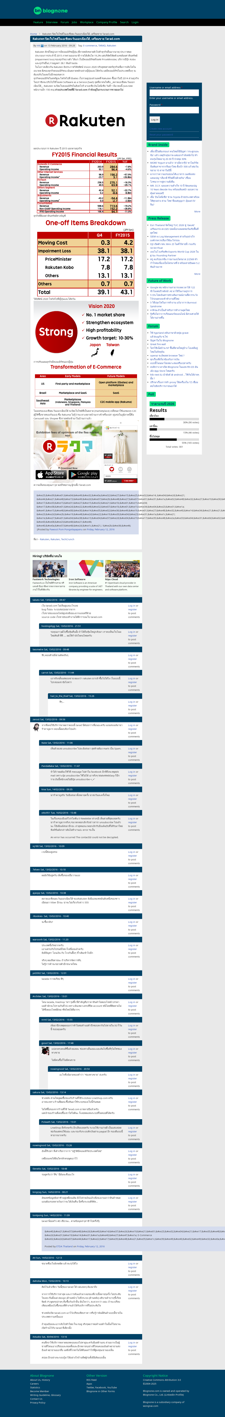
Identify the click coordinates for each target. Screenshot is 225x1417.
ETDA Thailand (64, 1246)
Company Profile (106, 22)
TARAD (102, 45)
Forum (65, 22)
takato (36, 599)
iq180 (36, 846)
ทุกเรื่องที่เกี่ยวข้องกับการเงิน (164, 359)
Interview (52, 22)
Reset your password (161, 134)
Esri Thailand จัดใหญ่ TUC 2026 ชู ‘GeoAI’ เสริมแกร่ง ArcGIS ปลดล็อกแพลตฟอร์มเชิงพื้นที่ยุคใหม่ (174, 229)
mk (38, 45)
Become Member (39, 1391)
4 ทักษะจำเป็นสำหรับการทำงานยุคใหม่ (170, 310)
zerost (36, 719)
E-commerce (90, 45)
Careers (34, 1383)
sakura (36, 1092)
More (197, 211)
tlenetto (37, 1168)
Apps (89, 1383)
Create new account (161, 128)
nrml (44, 1019)
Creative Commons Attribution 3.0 (162, 1379)
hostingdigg (48, 626)
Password (155, 104)
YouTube (112, 1387)
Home (33, 33)
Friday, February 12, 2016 (100, 529)
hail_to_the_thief (59, 696)
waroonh (38, 939)
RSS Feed (91, 1379)
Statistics (35, 1387)
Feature (38, 22)
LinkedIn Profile (174, 1394)
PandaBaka (48, 766)
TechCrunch (67, 539)
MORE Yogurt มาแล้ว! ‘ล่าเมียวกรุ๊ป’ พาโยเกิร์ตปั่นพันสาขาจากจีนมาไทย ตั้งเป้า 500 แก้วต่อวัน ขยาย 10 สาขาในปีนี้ (174, 166)
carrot (45, 672)
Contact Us (36, 1398)
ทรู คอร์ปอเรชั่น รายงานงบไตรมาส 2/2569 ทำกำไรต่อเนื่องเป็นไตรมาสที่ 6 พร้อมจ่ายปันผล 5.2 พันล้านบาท (174, 263)
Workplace (86, 22)
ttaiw (44, 742)
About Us (35, 1379)
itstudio (37, 1336)
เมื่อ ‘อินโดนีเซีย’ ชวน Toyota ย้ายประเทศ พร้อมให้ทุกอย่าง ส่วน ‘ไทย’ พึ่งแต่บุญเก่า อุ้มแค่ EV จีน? (174, 200)
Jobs (74, 22)
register (132, 609)
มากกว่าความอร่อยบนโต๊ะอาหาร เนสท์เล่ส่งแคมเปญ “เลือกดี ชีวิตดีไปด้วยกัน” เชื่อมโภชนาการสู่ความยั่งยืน (172, 178)
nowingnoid (57, 1068)
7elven (36, 869)
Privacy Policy (37, 1402)
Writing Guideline (40, 1395)
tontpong (38, 1215)
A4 (34, 1257)
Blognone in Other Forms (100, 1391)
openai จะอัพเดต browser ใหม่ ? (167, 355)
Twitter (90, 1387)
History (46, 1379)
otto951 (46, 812)
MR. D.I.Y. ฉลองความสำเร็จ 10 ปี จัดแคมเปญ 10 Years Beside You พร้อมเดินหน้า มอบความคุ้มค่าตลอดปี (174, 189)
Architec (37, 996)
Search (124, 22)
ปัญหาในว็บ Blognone (162, 340)
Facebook (100, 1387)
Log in (131, 605)
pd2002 (37, 973)
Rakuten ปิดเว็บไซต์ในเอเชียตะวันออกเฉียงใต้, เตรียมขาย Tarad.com (76, 39)
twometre (38, 649)
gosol (45, 1043)
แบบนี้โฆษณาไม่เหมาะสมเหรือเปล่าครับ (170, 363)
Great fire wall (158, 344)
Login (135, 22)
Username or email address (165, 87)
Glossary (56, 1395)
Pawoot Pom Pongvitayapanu (66, 529)
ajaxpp (36, 892)
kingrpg (37, 1192)
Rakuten (111, 45)
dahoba (37, 1280)
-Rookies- (38, 916)
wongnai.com (150, 1405)
